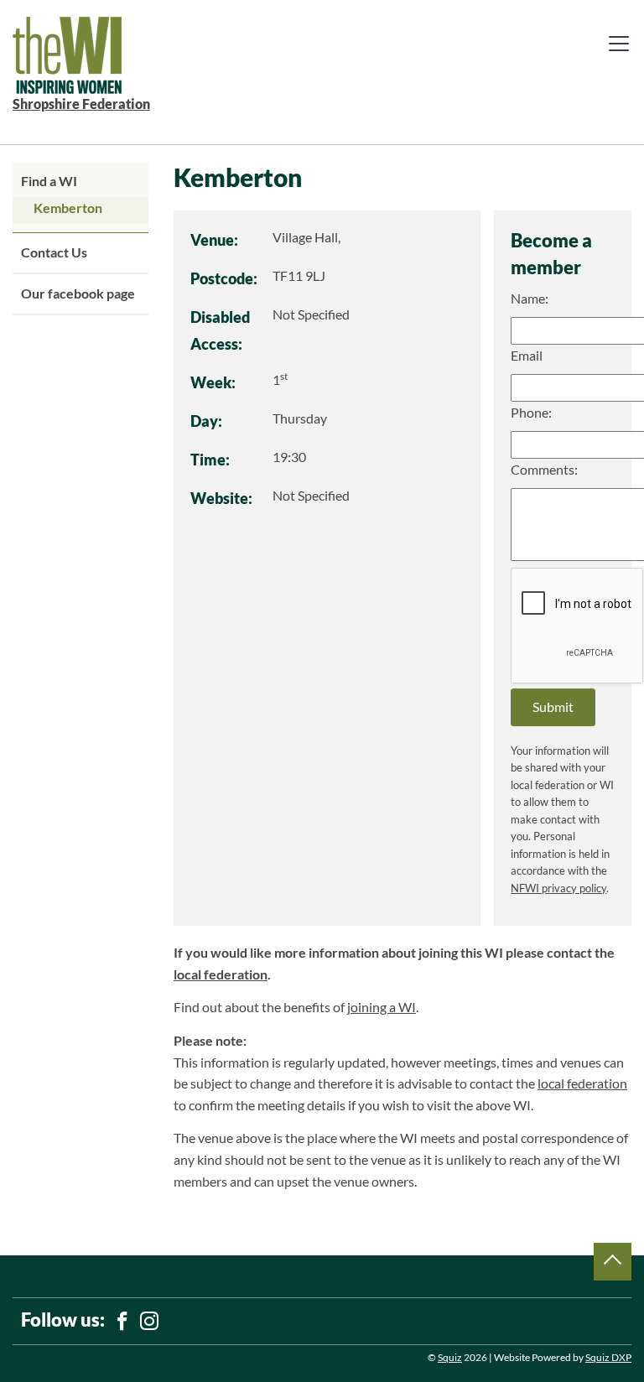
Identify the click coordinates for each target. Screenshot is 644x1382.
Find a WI (49, 181)
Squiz (450, 1357)
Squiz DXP (608, 1357)
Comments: (544, 469)
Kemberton (68, 208)
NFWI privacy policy (558, 888)
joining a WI (381, 1007)
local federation (220, 974)
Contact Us (54, 252)
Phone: (531, 412)
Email (527, 355)
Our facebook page (78, 293)
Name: (529, 298)
